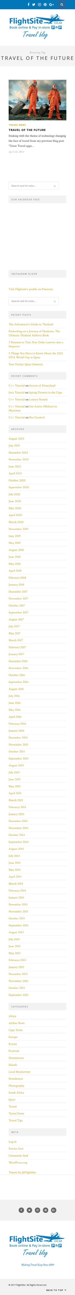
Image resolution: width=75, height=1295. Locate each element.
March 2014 (16, 884)
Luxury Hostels (38, 399)
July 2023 (14, 446)
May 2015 (15, 786)
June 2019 (15, 536)
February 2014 (17, 891)
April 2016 (15, 717)
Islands (13, 1065)
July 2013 (14, 939)
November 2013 (18, 911)
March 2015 (16, 800)
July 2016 (14, 696)
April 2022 (15, 473)
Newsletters (16, 1079)
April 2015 (15, 793)
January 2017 (16, 654)
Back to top (55, 1290)
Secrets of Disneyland (42, 386)
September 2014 (18, 842)
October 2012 (17, 988)
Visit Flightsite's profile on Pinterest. (31, 289)
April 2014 (15, 877)
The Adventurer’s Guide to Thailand (31, 324)
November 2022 (19, 460)
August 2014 (16, 849)
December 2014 (18, 821)
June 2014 (15, 863)
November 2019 (18, 529)
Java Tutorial (16, 393)
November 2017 (18, 599)
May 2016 (15, 710)
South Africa (16, 1093)
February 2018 (17, 578)
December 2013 (18, 905)
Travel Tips (16, 1120)
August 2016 (16, 689)
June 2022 (15, 467)
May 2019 (15, 543)
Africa (12, 1016)
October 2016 (17, 675)
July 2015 (14, 772)
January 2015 (16, 814)
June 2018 (15, 557)
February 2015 (17, 807)
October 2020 (17, 480)
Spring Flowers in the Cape (45, 393)
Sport (12, 1100)
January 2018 (16, 585)
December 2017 (18, 592)
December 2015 (18, 738)
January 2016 (16, 731)
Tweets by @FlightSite (22, 1172)
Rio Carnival (37, 417)
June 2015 (15, 779)
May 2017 (15, 633)
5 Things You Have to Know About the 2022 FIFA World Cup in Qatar (36, 355)
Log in (12, 1142)
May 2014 (15, 870)
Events (13, 1044)
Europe (13, 1037)
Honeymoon (16, 1058)
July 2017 (14, 626)
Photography (16, 1086)
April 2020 (15, 515)
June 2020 (15, 501)
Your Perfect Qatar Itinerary (26, 364)
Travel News (17, 124)
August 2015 (16, 765)
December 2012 (18, 974)
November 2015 (18, 745)
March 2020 (16, 522)
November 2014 (18, 828)
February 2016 (17, 724)
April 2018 (15, 571)
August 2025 (16, 439)
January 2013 (16, 967)
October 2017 (17, 606)
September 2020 (19, 487)
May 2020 (15, 508)
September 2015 (18, 759)
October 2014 (17, 835)
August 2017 (16, 619)
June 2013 (14, 946)
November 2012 (18, 981)
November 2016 (18, 668)
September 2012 (18, 995)
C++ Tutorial (17, 386)
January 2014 (16, 898)
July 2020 (14, 494)
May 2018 (15, 564)
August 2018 (16, 550)
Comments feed (18, 1156)
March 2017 (16, 640)
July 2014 (14, 856)
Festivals (14, 1051)
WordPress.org (18, 1163)
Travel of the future (27, 130)
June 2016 (15, 703)
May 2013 (14, 953)
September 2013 (18, 925)
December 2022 (18, 453)
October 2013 (17, 918)
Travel (13, 1107)
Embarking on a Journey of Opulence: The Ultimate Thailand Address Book (34, 333)
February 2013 (17, 960)
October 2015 (17, 752)
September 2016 (18, 682)
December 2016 (18, 661)
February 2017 (17, 647)
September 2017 (18, 613)
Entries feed (16, 1149)
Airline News (17, 1023)
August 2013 (16, 932)
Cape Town (15, 1030)
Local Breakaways (19, 1072)
